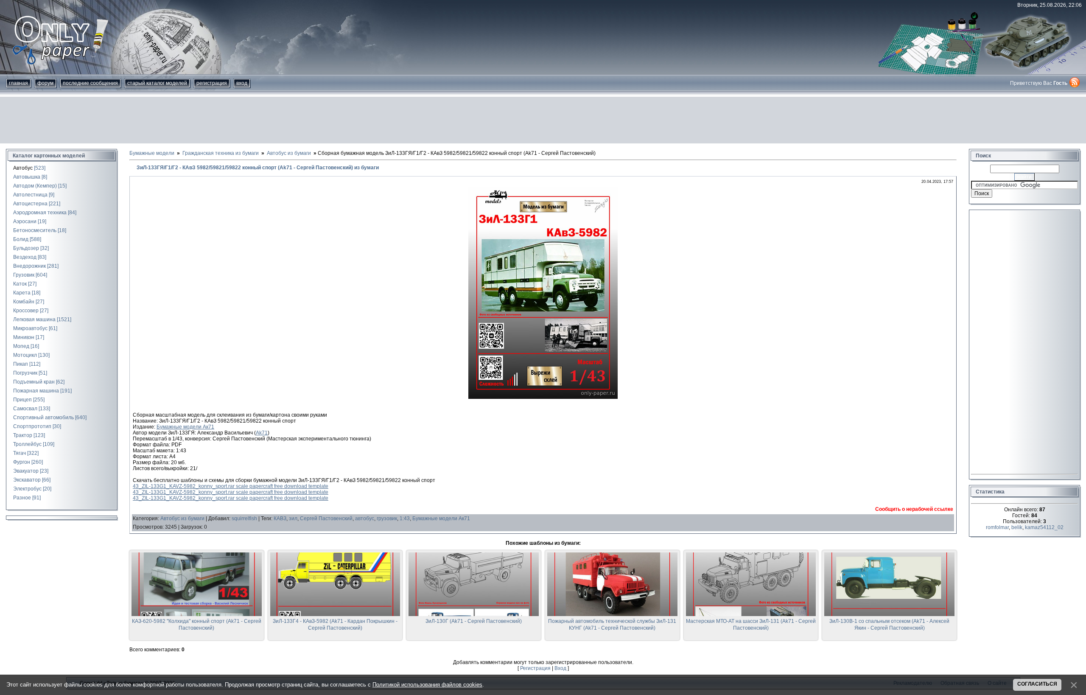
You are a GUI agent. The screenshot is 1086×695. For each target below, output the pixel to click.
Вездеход (24, 257)
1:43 (405, 518)
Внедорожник (29, 266)
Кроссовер (26, 311)
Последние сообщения (90, 83)
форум (45, 83)
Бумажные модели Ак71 (185, 427)
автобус (364, 518)
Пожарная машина (36, 391)
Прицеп (22, 400)
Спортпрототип (32, 426)
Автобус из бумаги (182, 518)
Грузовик (23, 275)
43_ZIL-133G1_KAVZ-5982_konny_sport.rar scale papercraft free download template (230, 486)
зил (293, 518)
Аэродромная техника (40, 213)
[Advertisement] (543, 120)
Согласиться (1037, 684)
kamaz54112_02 (1044, 527)
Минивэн (23, 337)
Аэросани (24, 221)
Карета (22, 293)
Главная (18, 83)
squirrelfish (244, 518)
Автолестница (30, 195)
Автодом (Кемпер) (35, 186)
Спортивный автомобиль (43, 417)
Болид (20, 239)
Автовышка (26, 177)
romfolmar (997, 527)
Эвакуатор (26, 471)
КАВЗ (280, 518)
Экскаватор (27, 480)
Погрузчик (25, 373)
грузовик (387, 518)
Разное (22, 498)
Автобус (23, 168)
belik (1016, 527)
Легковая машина (34, 319)
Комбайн (23, 302)
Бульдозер (26, 248)
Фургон (21, 462)
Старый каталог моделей (157, 83)
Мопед (21, 346)
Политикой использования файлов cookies (427, 684)
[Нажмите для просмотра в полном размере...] (543, 397)
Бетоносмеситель (34, 230)
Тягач (19, 453)
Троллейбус (27, 444)
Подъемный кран (34, 382)
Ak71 (262, 433)
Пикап (20, 364)
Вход (241, 83)
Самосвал (25, 409)
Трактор (22, 435)
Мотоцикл (25, 355)
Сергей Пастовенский (326, 518)
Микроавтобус (30, 328)
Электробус (27, 489)
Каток (20, 284)
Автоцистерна (30, 204)
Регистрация (211, 83)
